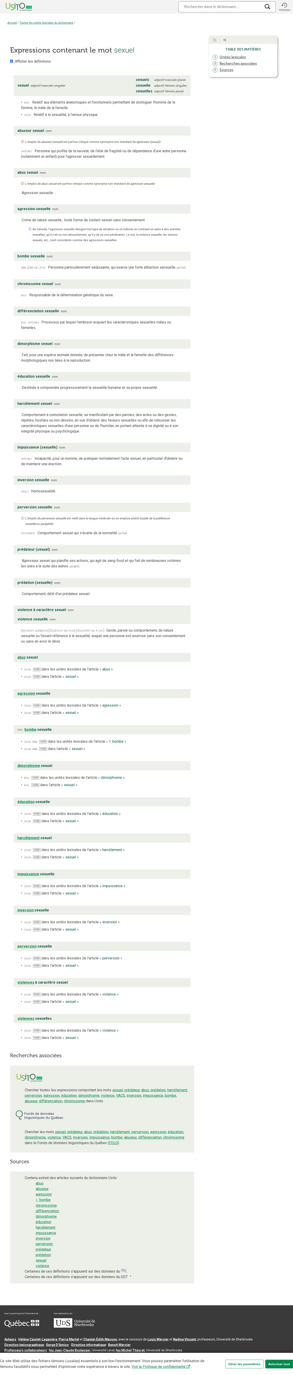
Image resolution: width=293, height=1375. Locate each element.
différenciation (50, 1101)
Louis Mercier (158, 1339)
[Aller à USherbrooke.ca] (74, 1326)
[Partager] (225, 40)
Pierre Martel (69, 1339)
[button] (284, 7)
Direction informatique (88, 1345)
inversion (134, 1095)
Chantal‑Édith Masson (100, 1339)
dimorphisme (88, 1095)
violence (107, 1095)
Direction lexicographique (24, 1345)
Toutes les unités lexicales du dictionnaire (46, 22)
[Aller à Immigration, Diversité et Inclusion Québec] (21, 1326)
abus (145, 1090)
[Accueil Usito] (13, 7)
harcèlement (177, 1090)
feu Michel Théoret (130, 1350)
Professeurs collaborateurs (25, 1350)
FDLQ (113, 1143)
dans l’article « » (56, 676)
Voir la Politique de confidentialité (159, 1366)
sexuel (117, 1090)
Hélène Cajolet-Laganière (37, 1339)
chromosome (74, 1101)
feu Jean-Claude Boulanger (69, 1350)
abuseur (31, 1101)
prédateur (132, 1090)
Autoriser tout (279, 1364)
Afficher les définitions (33, 61)
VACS (120, 1095)
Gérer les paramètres (244, 1364)
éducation (69, 1095)
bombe (170, 1095)
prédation (158, 1090)
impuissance (153, 1095)
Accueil (12, 22)
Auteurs (10, 1339)
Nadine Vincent (184, 1339)
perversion (33, 1095)
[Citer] (214, 40)
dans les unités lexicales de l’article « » (73, 669)
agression (51, 1095)
